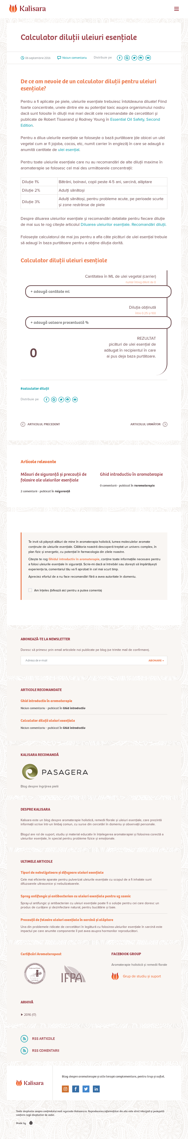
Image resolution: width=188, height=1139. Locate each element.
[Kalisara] (27, 8)
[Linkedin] (94, 1089)
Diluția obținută (142, 307)
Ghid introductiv (74, 708)
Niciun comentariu (74, 58)
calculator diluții (36, 388)
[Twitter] (133, 58)
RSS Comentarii (45, 1050)
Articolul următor (145, 424)
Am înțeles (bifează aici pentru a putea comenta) (68, 590)
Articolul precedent (44, 424)
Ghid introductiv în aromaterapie (131, 474)
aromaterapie (145, 485)
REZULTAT (146, 338)
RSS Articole (43, 1038)
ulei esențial (68, 149)
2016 (30, 1015)
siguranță (63, 491)
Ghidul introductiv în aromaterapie (74, 559)
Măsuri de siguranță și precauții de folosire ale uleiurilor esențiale (53, 477)
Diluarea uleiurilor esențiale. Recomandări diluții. (123, 224)
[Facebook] (119, 58)
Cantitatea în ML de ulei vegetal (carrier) (120, 276)
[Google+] (126, 58)
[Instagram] (65, 1089)
